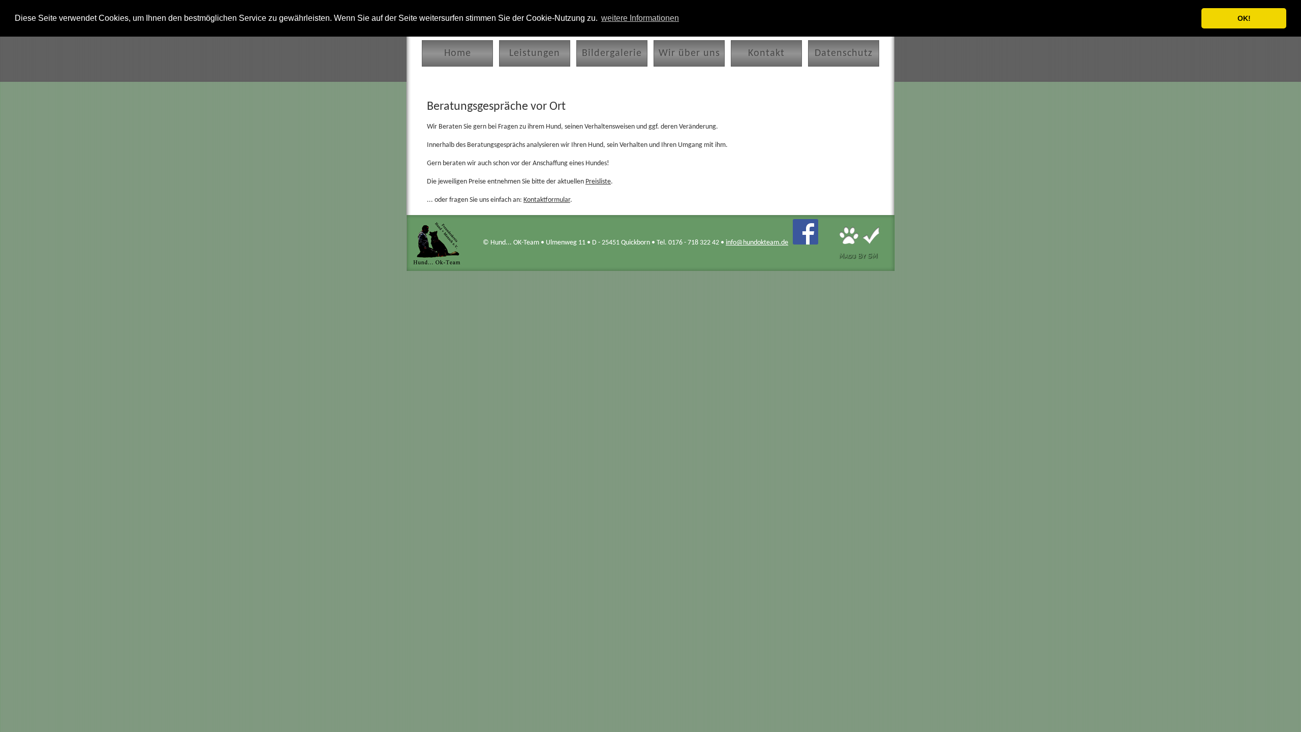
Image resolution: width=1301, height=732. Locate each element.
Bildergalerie (612, 53)
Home (457, 53)
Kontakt (766, 53)
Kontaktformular (546, 200)
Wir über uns (689, 53)
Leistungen (534, 53)
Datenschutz (844, 53)
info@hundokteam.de (757, 243)
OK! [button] (1244, 18)
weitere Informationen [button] (640, 18)
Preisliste (598, 182)
